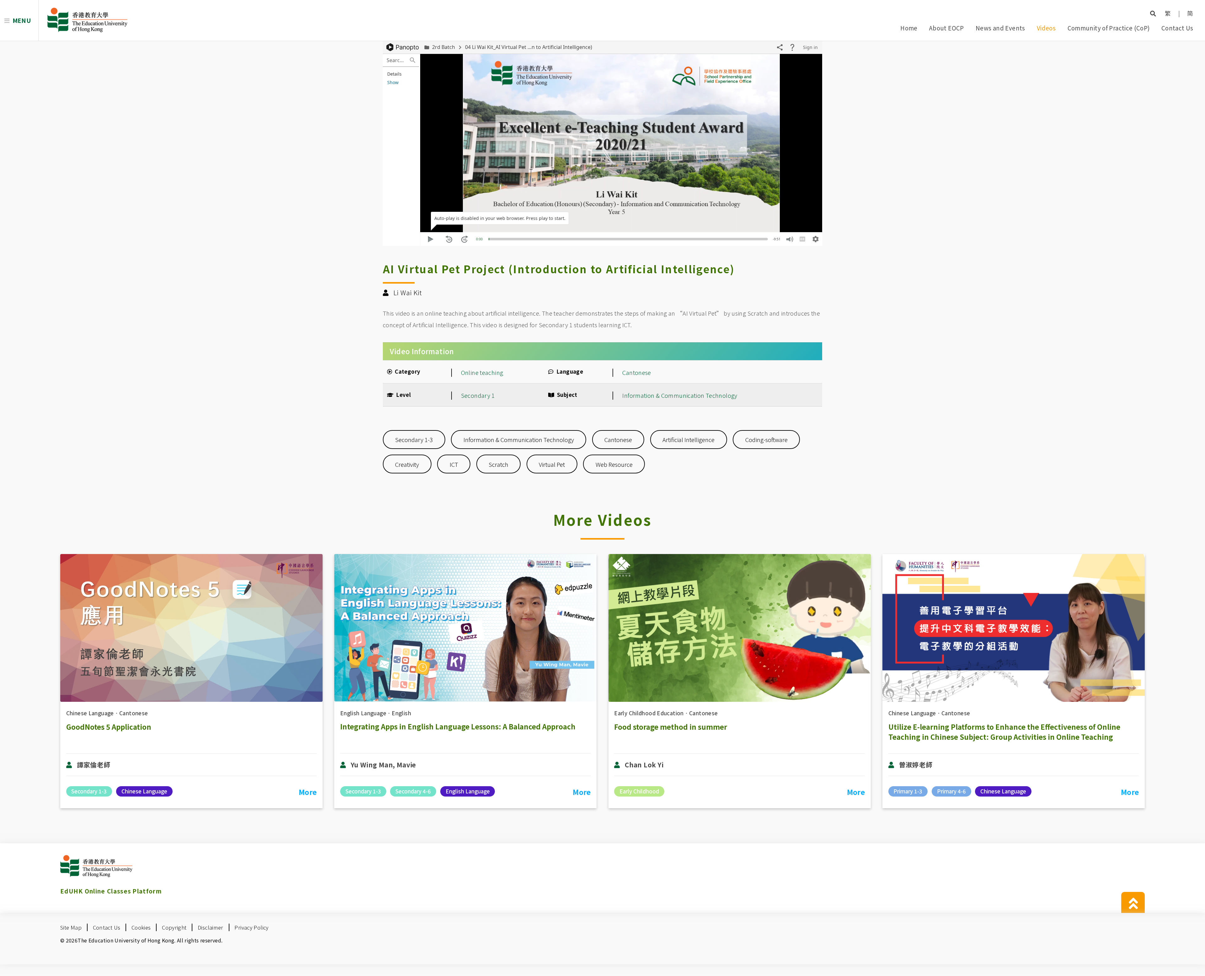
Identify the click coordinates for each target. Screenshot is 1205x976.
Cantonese (636, 372)
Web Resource (614, 464)
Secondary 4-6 (413, 791)
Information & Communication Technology (679, 395)
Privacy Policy (251, 927)
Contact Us (1177, 28)
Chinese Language (90, 713)
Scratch (498, 464)
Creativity (407, 464)
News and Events (1000, 28)
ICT (454, 464)
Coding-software (766, 439)
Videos (1046, 28)
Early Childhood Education (648, 713)
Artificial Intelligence (688, 439)
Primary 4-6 (951, 791)
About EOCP (946, 28)
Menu (22, 20)
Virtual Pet (552, 464)
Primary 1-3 (907, 791)
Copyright (174, 927)
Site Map (71, 927)
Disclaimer (210, 927)
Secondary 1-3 (414, 439)
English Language (363, 713)
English (401, 713)
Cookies (141, 927)
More (308, 792)
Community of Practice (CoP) (1109, 28)
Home (909, 28)
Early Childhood (639, 791)
